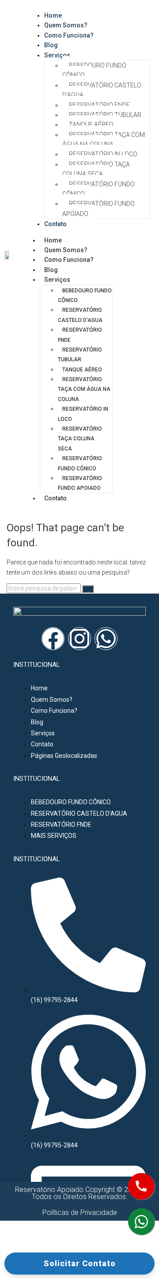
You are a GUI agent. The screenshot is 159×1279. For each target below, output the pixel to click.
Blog (51, 269)
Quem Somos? (65, 250)
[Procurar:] (44, 588)
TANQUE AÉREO (91, 124)
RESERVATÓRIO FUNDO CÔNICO (98, 189)
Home (53, 240)
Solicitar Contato (80, 1263)
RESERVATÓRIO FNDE (99, 105)
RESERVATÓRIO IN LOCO (103, 154)
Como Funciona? (69, 35)
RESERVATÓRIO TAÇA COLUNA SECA (96, 169)
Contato (55, 223)
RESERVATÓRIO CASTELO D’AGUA (101, 90)
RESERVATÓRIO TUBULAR (105, 114)
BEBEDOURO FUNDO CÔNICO (94, 70)
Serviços (57, 55)
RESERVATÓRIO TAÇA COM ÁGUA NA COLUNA (103, 139)
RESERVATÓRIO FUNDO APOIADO (98, 208)
